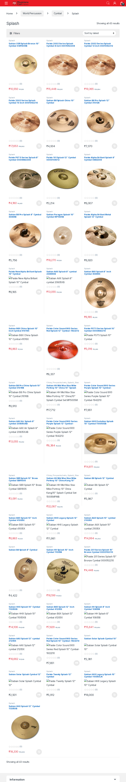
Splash (12, 40)
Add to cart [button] (39, 89)
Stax (77, 382)
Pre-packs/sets (60, 382)
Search (108, 3)
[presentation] (119, 780)
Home (9, 13)
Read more (77, 203)
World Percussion (32, 13)
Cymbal (58, 13)
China (49, 382)
